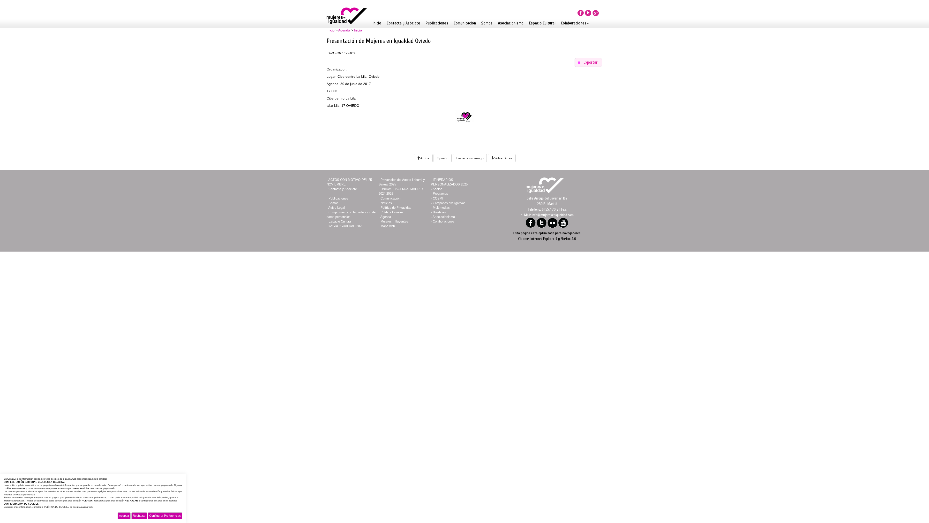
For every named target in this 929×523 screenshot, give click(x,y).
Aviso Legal (336, 207)
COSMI (438, 198)
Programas (440, 193)
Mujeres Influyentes (394, 221)
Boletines (439, 212)
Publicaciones (437, 23)
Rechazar (139, 515)
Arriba (424, 158)
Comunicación (465, 23)
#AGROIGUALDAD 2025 (346, 226)
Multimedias (441, 207)
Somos (487, 23)
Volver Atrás (503, 158)
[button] (588, 62)
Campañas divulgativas (449, 203)
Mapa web (388, 226)
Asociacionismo (511, 23)
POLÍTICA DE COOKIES (56, 507)
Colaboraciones (573, 23)
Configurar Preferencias (165, 515)
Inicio (377, 23)
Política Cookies (392, 212)
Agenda (344, 30)
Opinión (443, 158)
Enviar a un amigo (470, 158)
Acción (437, 189)
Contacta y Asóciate (403, 23)
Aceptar (124, 515)
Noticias (386, 203)
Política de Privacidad (396, 207)
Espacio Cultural (542, 23)
